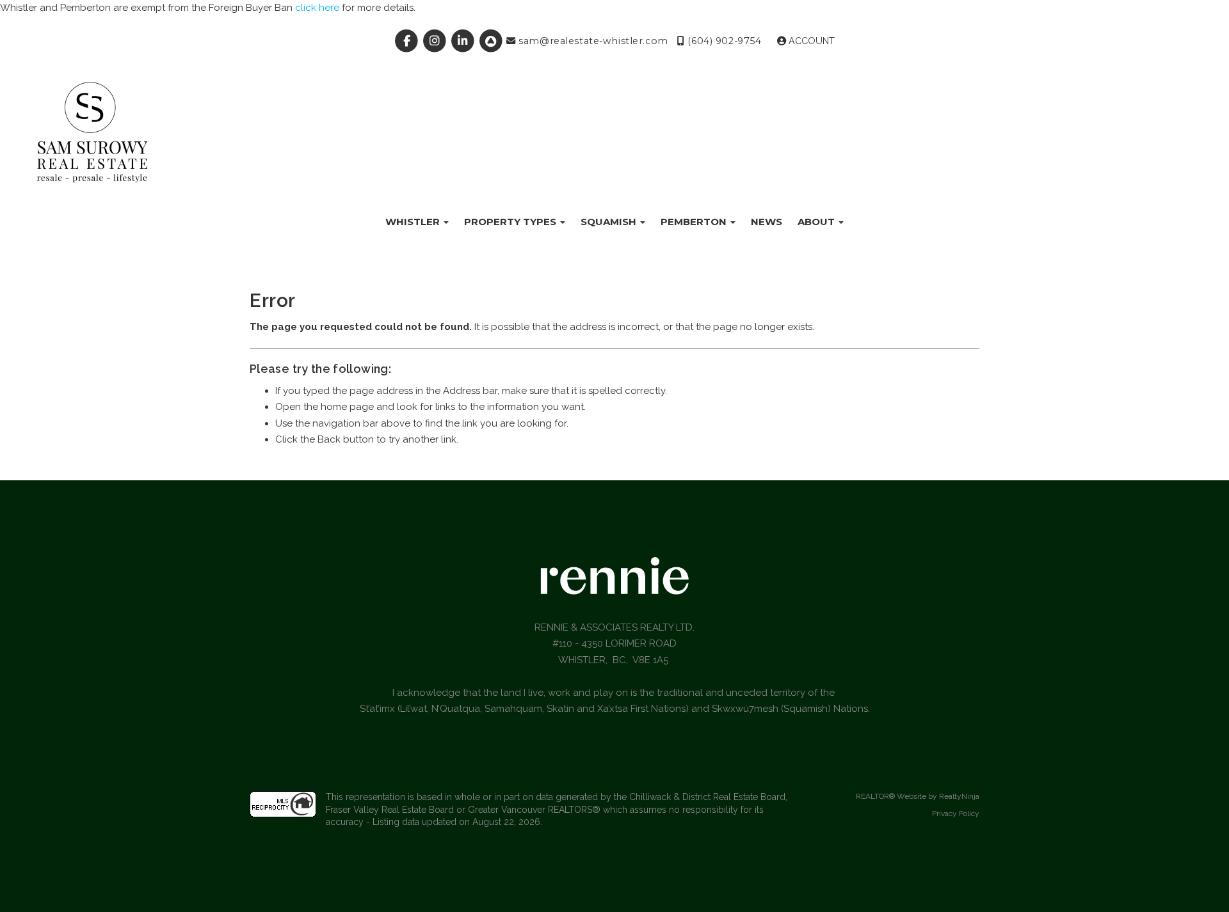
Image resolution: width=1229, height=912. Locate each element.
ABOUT (817, 222)
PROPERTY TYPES (511, 222)
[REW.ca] (492, 41)
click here (317, 7)
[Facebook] (408, 41)
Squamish (610, 222)
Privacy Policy (955, 813)
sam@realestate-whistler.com (592, 41)
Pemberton (695, 222)
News (766, 222)
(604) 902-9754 (723, 41)
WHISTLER (413, 222)
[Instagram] (436, 41)
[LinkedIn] (465, 41)
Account (810, 41)
